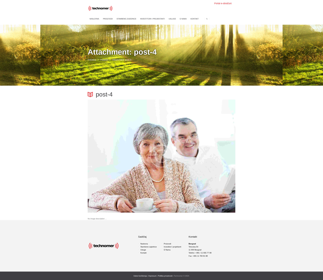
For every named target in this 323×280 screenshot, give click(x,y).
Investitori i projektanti (172, 247)
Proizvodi (167, 244)
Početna (92, 60)
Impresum (152, 276)
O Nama (167, 250)
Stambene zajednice (148, 247)
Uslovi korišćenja (140, 276)
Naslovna (144, 244)
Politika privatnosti (165, 276)
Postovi (104, 60)
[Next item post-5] (198, 156)
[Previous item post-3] (125, 156)
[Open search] (207, 19)
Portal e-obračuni (223, 3)
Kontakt (143, 253)
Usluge (143, 250)
